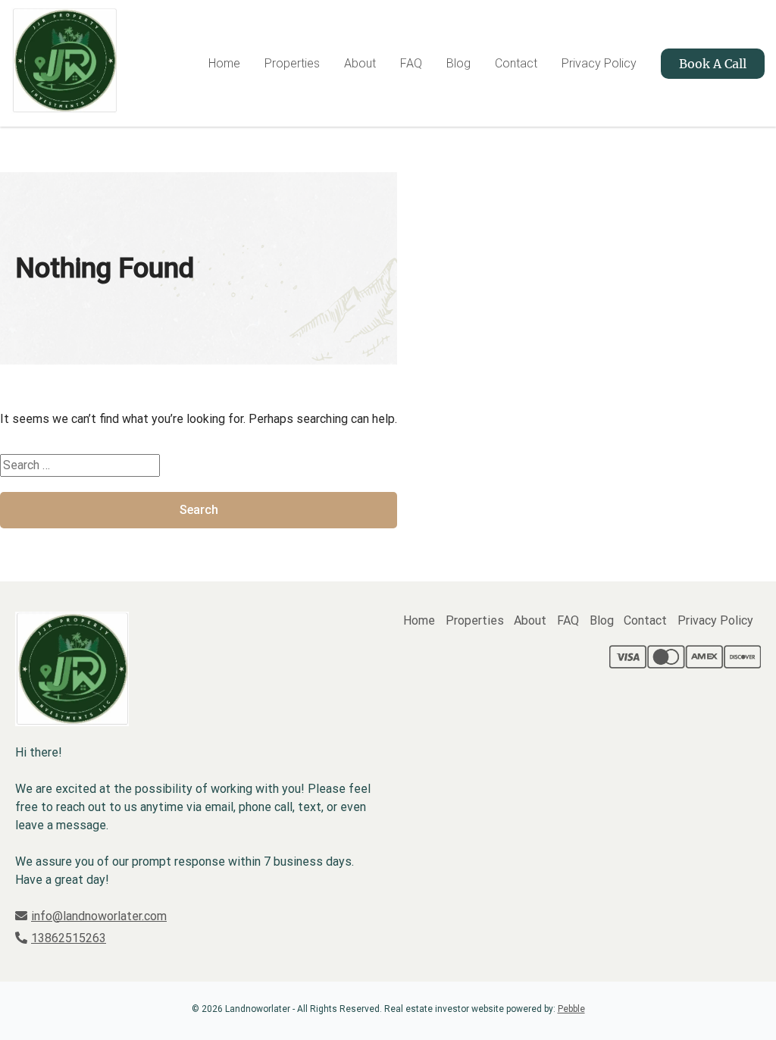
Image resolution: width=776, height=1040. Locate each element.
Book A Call (712, 63)
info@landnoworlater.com (99, 916)
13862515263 (68, 938)
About (360, 63)
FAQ (411, 63)
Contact (516, 63)
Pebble (571, 1009)
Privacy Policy (599, 63)
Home (224, 63)
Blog (458, 63)
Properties (292, 63)
